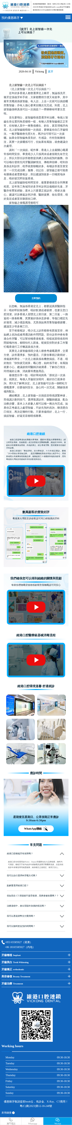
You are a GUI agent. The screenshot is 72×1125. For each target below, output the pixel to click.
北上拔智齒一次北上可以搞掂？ (28, 85)
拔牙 (50, 71)
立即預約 (36, 298)
